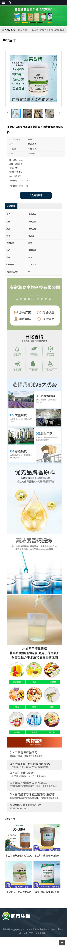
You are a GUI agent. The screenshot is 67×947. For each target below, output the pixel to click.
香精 (42, 30)
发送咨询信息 (35, 195)
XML (54, 929)
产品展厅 (33, 30)
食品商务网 (40, 933)
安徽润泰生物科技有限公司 (38, 929)
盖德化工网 (28, 933)
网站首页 (22, 30)
